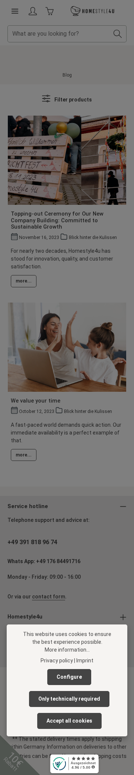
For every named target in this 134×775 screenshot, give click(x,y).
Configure (69, 677)
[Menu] (14, 11)
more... (24, 281)
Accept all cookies (69, 721)
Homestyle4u (24, 616)
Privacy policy (57, 660)
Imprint (84, 660)
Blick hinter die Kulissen (93, 237)
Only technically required (69, 699)
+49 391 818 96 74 (32, 542)
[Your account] (32, 11)
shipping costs (109, 756)
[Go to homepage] (92, 11)
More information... (67, 650)
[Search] (118, 33)
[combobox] (58, 33)
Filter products (72, 100)
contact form (48, 597)
